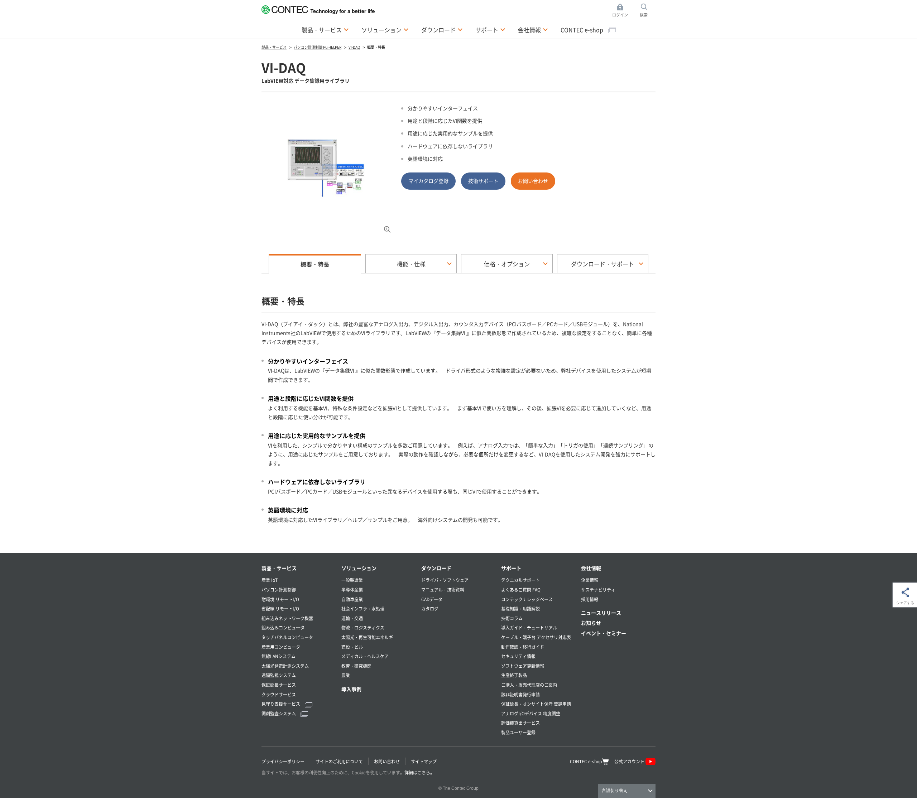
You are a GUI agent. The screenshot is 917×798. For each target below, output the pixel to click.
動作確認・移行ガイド (522, 647)
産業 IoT (269, 580)
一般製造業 (352, 580)
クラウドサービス (278, 694)
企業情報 (589, 580)
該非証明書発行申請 (520, 694)
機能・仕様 (411, 263)
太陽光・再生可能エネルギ (367, 637)
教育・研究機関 (356, 666)
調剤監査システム (279, 713)
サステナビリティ (598, 590)
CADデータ (431, 599)
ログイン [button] (622, 11)
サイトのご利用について (339, 761)
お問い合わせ (533, 180)
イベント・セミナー (603, 633)
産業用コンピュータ (280, 647)
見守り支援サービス (281, 704)
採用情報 (589, 599)
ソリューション (358, 567)
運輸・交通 (352, 618)
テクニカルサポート (520, 580)
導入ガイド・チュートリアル (529, 627)
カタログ (429, 608)
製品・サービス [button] (325, 29)
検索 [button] (648, 11)
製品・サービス (279, 567)
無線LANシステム (278, 656)
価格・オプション (507, 263)
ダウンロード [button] (442, 29)
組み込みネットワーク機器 (287, 618)
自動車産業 (352, 599)
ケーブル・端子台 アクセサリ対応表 (536, 637)
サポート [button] (490, 29)
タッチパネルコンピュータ (287, 637)
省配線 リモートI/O (280, 608)
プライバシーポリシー (282, 761)
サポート (511, 567)
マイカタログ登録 (428, 180)
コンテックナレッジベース (527, 599)
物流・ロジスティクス (362, 627)
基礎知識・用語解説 (520, 608)
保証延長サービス (278, 685)
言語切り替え (615, 790)
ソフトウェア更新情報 (522, 666)
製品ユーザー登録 (518, 732)
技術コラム (512, 618)
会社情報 (591, 567)
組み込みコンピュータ (282, 627)
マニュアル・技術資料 (442, 590)
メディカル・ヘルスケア (365, 656)
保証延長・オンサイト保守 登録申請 (536, 704)
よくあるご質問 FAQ (521, 590)
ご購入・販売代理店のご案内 (529, 685)
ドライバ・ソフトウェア (445, 580)
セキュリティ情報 (518, 656)
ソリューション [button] (385, 29)
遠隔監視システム (278, 675)
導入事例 (351, 688)
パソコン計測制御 (278, 590)
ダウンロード (436, 567)
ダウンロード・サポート (602, 263)
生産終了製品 (514, 675)
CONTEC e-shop (583, 29)
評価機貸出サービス (520, 723)
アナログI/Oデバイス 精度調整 (530, 713)
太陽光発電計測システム (285, 666)
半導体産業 (352, 590)
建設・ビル (352, 647)
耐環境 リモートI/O (280, 599)
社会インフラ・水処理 (362, 608)
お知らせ (591, 622)
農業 (345, 675)
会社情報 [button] (533, 29)
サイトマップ (424, 761)
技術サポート (483, 180)
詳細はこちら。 (419, 772)
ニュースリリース (601, 612)
